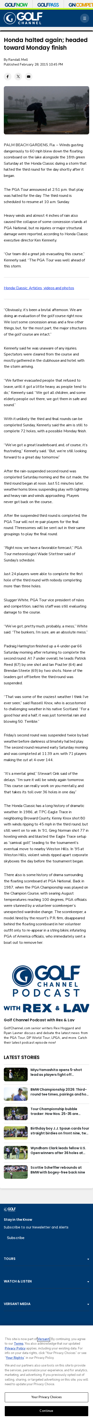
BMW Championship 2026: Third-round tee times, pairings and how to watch (60, 1092)
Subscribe (15, 1237)
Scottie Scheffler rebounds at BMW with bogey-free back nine (58, 1170)
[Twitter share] (18, 76)
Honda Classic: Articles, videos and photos (39, 288)
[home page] (23, 18)
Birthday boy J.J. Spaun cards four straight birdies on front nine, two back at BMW (60, 1131)
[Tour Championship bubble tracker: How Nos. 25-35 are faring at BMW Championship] (16, 1113)
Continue (46, 1411)
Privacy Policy (15, 1348)
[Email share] (28, 76)
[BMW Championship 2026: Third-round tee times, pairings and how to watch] (16, 1094)
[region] (46, 1372)
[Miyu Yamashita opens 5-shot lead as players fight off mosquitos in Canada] (16, 1074)
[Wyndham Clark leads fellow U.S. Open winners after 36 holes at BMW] (16, 1152)
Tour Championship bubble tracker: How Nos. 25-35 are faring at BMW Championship (56, 1111)
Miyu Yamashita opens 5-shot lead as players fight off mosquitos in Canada (56, 1072)
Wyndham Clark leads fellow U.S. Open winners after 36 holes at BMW (58, 1150)
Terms (18, 1344)
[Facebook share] (7, 76)
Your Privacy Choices (46, 1397)
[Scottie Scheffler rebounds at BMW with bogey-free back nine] (16, 1172)
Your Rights (15, 1358)
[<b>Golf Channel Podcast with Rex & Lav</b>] (46, 989)
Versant (44, 1339)
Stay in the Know (18, 1219)
